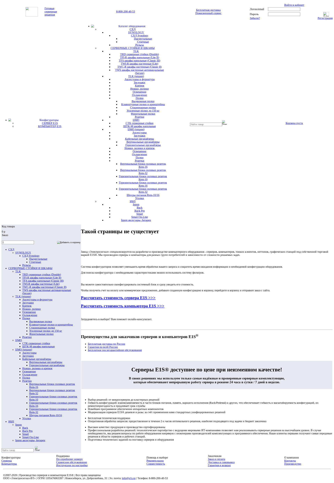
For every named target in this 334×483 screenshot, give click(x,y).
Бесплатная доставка (208, 10)
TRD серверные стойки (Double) (139, 54)
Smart (139, 213)
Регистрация (325, 18)
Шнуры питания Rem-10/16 (143, 195)
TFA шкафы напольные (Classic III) (139, 60)
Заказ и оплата (216, 459)
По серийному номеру (69, 459)
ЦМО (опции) (136, 129)
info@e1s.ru (129, 478)
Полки (140, 98)
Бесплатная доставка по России (106, 343)
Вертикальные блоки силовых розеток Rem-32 (143, 172)
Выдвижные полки (143, 101)
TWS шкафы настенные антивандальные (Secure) (139, 71)
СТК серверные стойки (139, 123)
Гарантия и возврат (219, 465)
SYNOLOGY (136, 32)
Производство (292, 463)
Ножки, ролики (139, 88)
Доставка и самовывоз (221, 462)
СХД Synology (139, 35)
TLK (136, 51)
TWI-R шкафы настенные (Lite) (139, 63)
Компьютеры (9, 463)
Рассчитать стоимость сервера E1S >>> (118, 297)
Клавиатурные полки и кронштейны (143, 104)
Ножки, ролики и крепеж (140, 148)
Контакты (290, 460)
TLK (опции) (136, 76)
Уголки (139, 198)
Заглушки (139, 82)
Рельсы (139, 44)
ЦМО (136, 120)
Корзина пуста (294, 123)
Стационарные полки (143, 107)
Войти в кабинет (294, 4)
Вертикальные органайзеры (143, 141)
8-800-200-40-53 (125, 11)
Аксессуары (139, 132)
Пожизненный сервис (208, 13)
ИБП (133, 201)
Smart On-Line (139, 217)
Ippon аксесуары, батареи (136, 220)
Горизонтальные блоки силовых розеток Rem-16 (143, 184)
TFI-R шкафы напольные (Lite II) (139, 57)
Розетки (139, 116)
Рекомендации (155, 460)
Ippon (136, 204)
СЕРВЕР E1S (50, 123)
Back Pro (139, 210)
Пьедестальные (143, 38)
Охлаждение (139, 95)
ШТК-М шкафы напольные (139, 126)
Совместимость (155, 463)
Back (139, 207)
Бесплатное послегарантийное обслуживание (115, 350)
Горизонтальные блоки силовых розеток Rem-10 (143, 178)
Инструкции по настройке (72, 465)
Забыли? (255, 18)
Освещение (139, 91)
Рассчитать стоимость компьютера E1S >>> (122, 306)
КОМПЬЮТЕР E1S (49, 126)
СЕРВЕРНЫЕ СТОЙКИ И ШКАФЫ (133, 48)
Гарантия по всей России (103, 347)
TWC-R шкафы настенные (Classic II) (139, 66)
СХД (133, 29)
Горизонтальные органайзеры (143, 145)
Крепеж (139, 85)
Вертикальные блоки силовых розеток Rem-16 (143, 165)
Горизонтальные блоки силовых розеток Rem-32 (143, 190)
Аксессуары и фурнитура (140, 79)
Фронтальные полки (143, 113)
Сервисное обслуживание (71, 462)
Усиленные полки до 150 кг (143, 110)
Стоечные (143, 41)
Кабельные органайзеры (139, 138)
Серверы (6, 460)
